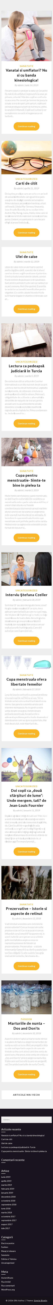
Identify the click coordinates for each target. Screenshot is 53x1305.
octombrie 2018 (8, 1200)
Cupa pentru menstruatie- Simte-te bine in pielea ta (26, 480)
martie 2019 (6, 1185)
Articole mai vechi (26, 1094)
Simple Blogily (40, 1300)
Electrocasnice (7, 1243)
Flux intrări (6, 1282)
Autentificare (7, 1278)
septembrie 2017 (8, 1220)
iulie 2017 (5, 1228)
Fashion (26, 1019)
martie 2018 (6, 1212)
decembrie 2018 (8, 1196)
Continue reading (26, 126)
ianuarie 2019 (7, 1192)
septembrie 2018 (8, 1204)
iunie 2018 (5, 1208)
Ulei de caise (26, 256)
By (20, 85)
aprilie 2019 (6, 1181)
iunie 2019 (5, 1177)
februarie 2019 (7, 1189)
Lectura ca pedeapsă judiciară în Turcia (18, 1147)
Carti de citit (26, 183)
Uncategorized (26, 179)
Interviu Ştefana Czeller (27, 595)
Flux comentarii (8, 1285)
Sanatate (26, 66)
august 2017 (6, 1224)
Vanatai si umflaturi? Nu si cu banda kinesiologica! (26, 75)
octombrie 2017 (8, 1216)
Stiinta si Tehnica (8, 1259)
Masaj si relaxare (8, 1251)
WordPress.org (8, 1289)
